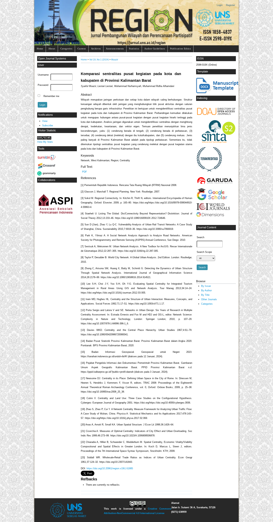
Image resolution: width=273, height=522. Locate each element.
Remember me (51, 96)
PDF (84, 171)
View (44, 121)
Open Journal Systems (52, 58)
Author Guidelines (154, 48)
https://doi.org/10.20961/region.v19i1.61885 (110, 468)
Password (43, 85)
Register (230, 5)
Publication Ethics (180, 48)
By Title (205, 295)
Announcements (115, 48)
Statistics (134, 48)
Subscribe (47, 125)
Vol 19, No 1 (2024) (99, 59)
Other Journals (209, 299)
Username (43, 75)
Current (81, 48)
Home (40, 48)
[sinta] (216, 142)
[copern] (213, 209)
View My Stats (45, 141)
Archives (96, 48)
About (51, 48)
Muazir (114, 59)
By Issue (206, 286)
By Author (206, 290)
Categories (66, 48)
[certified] (209, 173)
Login (219, 5)
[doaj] (218, 117)
